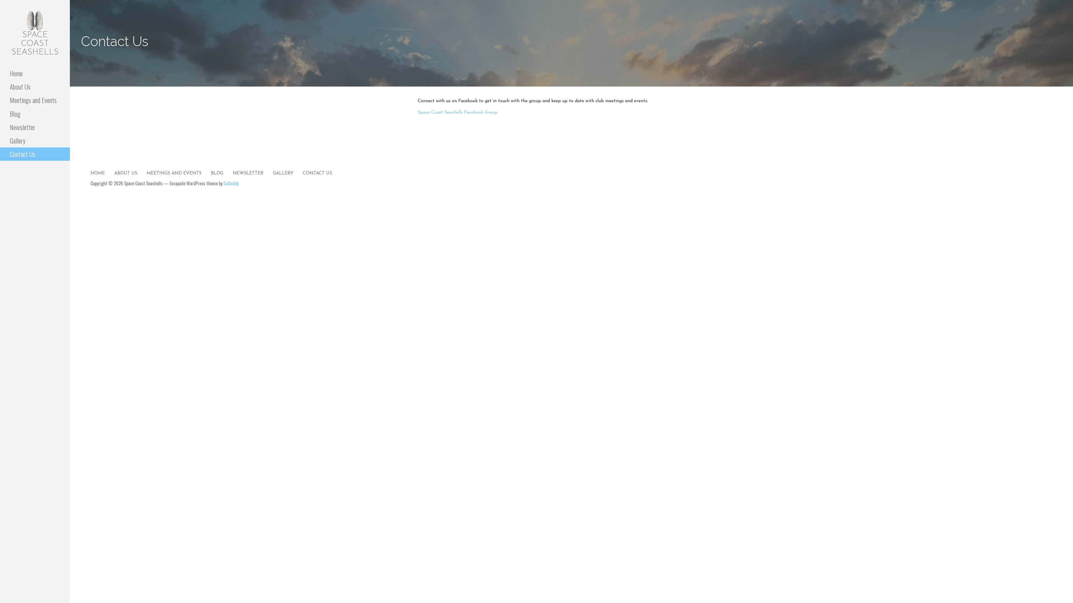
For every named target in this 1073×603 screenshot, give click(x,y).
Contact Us (22, 154)
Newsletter (22, 127)
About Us (20, 87)
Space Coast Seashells (35, 44)
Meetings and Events (33, 100)
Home (16, 73)
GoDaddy (231, 183)
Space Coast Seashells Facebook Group (457, 112)
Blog (15, 114)
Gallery (17, 140)
